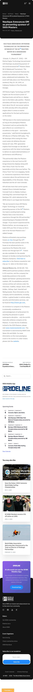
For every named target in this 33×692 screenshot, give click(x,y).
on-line (10, 240)
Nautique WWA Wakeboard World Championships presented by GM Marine (17, 429)
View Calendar (7, 451)
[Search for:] (17, 376)
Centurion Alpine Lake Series (16, 412)
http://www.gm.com (18, 302)
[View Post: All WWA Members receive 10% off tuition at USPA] (16, 503)
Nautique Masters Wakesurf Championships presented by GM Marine (17, 438)
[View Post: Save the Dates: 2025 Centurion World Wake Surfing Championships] (16, 472)
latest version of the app (8, 398)
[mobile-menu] (29, 3)
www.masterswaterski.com (15, 328)
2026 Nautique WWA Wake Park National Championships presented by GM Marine (19, 420)
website (16, 341)
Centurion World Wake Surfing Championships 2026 (16, 447)
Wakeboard (18, 30)
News (12, 30)
